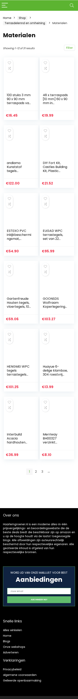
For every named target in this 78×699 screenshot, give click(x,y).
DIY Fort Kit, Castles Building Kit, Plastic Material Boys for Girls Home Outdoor (55, 173)
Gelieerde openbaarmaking (22, 680)
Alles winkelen (12, 630)
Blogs (6, 641)
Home (7, 18)
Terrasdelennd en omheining (25, 23)
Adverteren (11, 652)
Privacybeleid (12, 669)
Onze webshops (14, 647)
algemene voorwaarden (20, 675)
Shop (22, 18)
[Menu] (5, 5)
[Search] (72, 5)
